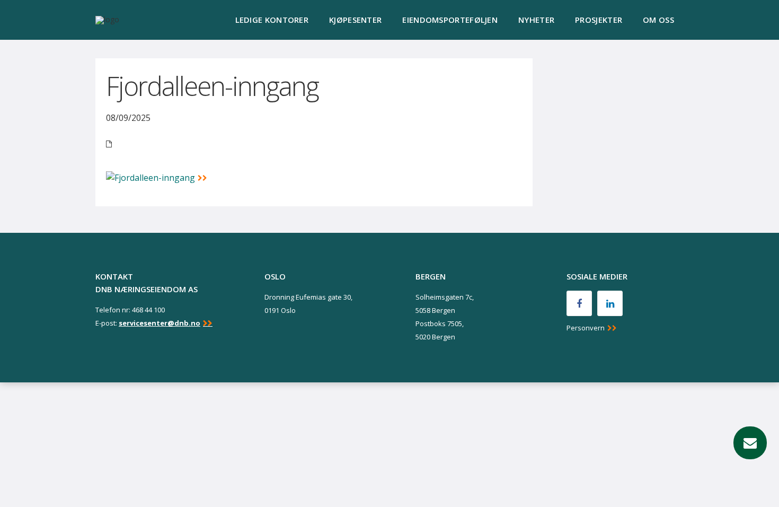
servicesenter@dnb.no (159, 323)
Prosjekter (598, 19)
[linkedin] (610, 303)
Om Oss (658, 19)
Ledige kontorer (272, 19)
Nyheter (536, 19)
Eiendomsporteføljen (450, 19)
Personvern (585, 328)
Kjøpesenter (355, 19)
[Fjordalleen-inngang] (156, 177)
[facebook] (579, 303)
